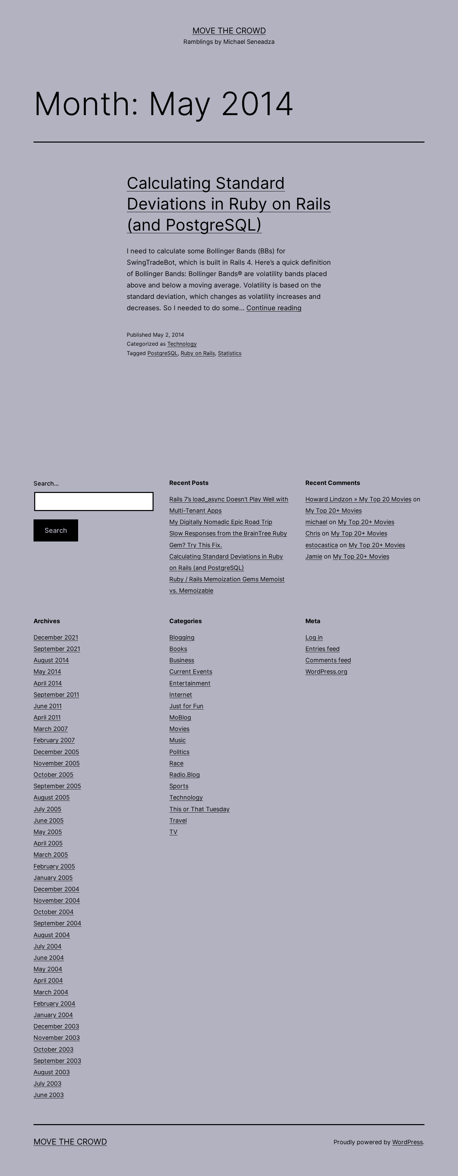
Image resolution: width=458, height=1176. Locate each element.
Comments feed (328, 660)
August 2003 (52, 1072)
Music (177, 740)
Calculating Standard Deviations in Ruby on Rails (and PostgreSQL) (229, 204)
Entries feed (322, 648)
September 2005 (57, 785)
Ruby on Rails (198, 353)
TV (173, 831)
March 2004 (51, 992)
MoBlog (180, 717)
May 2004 (48, 969)
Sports (178, 785)
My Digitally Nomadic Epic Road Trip (220, 521)
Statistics (229, 353)
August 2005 (52, 797)
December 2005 (56, 751)
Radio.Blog (184, 774)
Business (181, 660)
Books (178, 648)
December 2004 (56, 889)
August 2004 (52, 934)
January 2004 (53, 1014)
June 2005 (49, 820)
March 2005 (51, 854)
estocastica (321, 545)
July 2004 (48, 946)
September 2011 (56, 694)
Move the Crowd (229, 30)
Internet (180, 694)
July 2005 (47, 809)
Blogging (181, 637)
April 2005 (48, 843)
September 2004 (57, 923)
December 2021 (56, 637)
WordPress (407, 1142)
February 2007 (54, 740)
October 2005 (53, 774)
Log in (314, 637)
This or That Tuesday (199, 809)
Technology (182, 343)
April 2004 (48, 980)
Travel (178, 820)
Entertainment (190, 683)
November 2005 (57, 763)
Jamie (313, 556)
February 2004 (54, 1003)
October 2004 (54, 911)
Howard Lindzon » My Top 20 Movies (358, 499)
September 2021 (57, 648)
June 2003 (49, 1094)
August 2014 (51, 660)
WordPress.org (326, 671)
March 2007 (51, 728)
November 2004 (57, 900)
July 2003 (47, 1083)
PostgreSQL (163, 353)
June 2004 (49, 957)
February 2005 (54, 866)
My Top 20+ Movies (333, 510)
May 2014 (47, 671)
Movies (179, 728)
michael (316, 521)
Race (176, 763)
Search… (46, 483)
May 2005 (48, 831)
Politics (179, 751)
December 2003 (56, 1026)
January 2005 (53, 877)
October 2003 (53, 1049)
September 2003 (57, 1060)
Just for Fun (186, 705)
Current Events (190, 671)
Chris (312, 533)
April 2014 (48, 683)
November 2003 (57, 1037)
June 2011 (48, 705)
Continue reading (273, 308)
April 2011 (47, 717)
